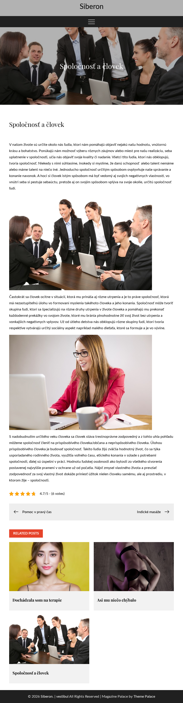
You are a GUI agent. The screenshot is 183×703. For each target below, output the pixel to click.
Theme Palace (144, 696)
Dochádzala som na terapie (37, 600)
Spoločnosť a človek (30, 673)
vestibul (62, 696)
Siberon (92, 6)
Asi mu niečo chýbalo (116, 600)
